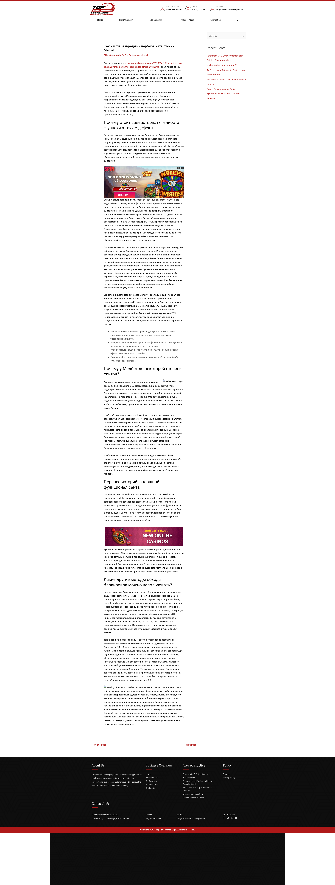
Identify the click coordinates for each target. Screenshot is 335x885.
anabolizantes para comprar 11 (222, 65)
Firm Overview (126, 19)
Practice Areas (187, 19)
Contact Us (215, 19)
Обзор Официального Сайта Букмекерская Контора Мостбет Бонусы (224, 93)
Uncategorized (112, 55)
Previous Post (97, 744)
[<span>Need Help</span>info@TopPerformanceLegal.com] (226, 8)
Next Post (192, 744)
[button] (156, 19)
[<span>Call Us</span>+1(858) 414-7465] (196, 8)
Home (100, 19)
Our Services (156, 19)
